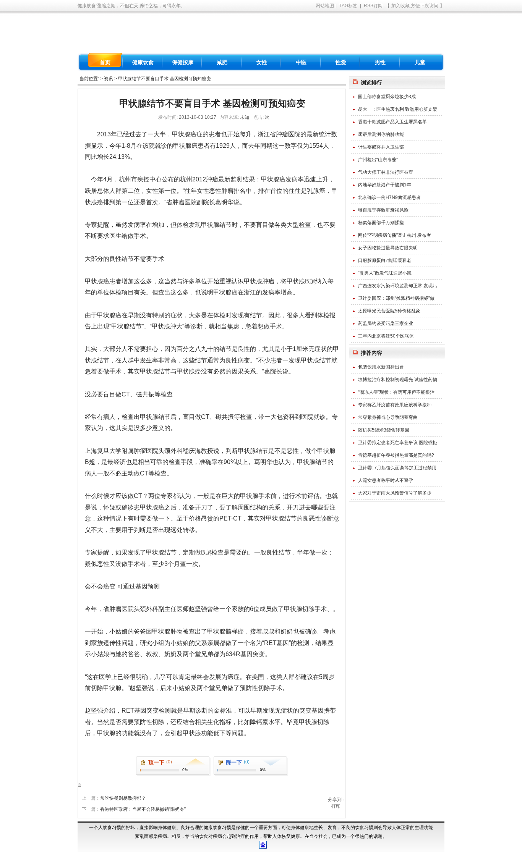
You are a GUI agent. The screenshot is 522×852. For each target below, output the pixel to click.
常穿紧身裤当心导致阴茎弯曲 (388, 417)
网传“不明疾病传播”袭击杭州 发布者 (394, 235)
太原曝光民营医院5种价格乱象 (389, 311)
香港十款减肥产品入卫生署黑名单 (392, 121)
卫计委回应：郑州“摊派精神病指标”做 (396, 298)
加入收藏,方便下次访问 (414, 5)
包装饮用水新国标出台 (381, 367)
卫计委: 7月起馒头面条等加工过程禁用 (397, 467)
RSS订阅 (373, 5)
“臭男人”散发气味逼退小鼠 (385, 273)
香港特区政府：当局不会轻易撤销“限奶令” (143, 809)
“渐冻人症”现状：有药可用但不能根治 (396, 392)
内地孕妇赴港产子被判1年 (384, 185)
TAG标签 (348, 5)
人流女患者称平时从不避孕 (385, 480)
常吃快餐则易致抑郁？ (123, 798)
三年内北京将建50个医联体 (386, 336)
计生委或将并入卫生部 (381, 147)
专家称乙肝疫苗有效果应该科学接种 (394, 404)
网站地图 (325, 5)
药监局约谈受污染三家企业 (385, 323)
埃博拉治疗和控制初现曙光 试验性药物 (397, 379)
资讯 (108, 78)
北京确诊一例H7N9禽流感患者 (389, 197)
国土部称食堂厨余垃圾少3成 (387, 96)
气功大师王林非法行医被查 (385, 172)
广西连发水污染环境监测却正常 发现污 (397, 285)
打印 (335, 806)
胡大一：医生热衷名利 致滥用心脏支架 (397, 109)
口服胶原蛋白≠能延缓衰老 (384, 260)
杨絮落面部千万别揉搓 (381, 222)
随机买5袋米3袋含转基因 (383, 430)
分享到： (337, 799)
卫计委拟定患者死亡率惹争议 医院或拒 (397, 442)
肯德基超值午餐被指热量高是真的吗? (396, 455)
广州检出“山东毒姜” (378, 159)
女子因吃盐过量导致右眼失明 (388, 248)
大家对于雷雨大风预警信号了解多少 (394, 493)
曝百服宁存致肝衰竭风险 (383, 210)
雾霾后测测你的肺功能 (381, 134)
